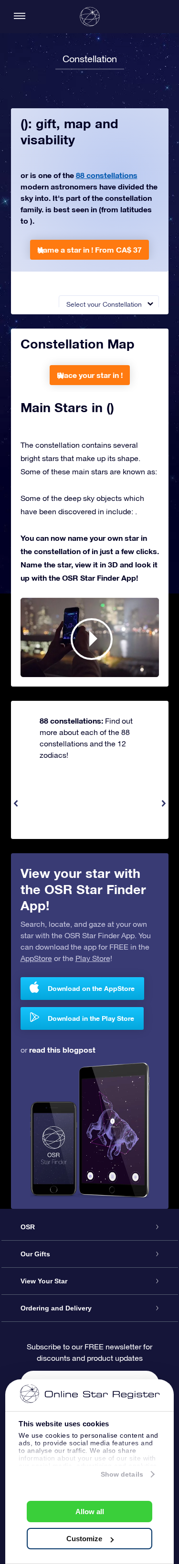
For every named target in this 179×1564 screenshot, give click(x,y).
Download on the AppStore (91, 988)
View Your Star (44, 1281)
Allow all (89, 1511)
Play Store (92, 958)
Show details (122, 1474)
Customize (84, 1539)
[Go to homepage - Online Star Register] (90, 17)
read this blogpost (62, 1049)
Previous (16, 803)
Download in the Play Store (91, 1018)
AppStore (36, 958)
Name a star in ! (89, 249)
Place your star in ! (90, 374)
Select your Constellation (104, 304)
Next (163, 803)
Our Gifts (35, 1254)
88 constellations (106, 174)
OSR (28, 1227)
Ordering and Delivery (56, 1308)
